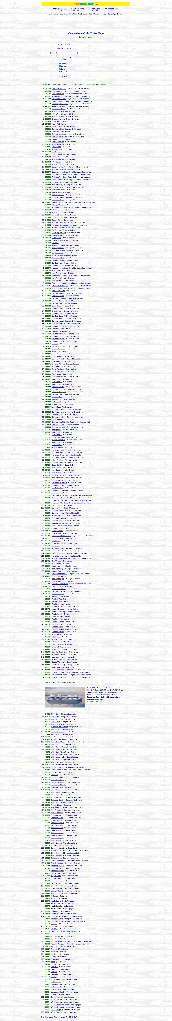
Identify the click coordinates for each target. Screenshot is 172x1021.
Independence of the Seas (61, 202)
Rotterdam (56, 437)
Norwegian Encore (59, 169)
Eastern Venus (56, 858)
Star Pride (54, 939)
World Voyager (56, 1002)
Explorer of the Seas (59, 283)
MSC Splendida (57, 281)
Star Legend (55, 934)
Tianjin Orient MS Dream (61, 558)
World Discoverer (57, 1005)
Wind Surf (54, 929)
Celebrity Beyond (58, 260)
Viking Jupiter (56, 747)
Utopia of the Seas (59, 99)
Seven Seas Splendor (60, 672)
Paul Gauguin (56, 883)
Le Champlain (56, 982)
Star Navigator (57, 581)
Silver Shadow (56, 853)
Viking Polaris (56, 840)
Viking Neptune (56, 754)
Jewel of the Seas (58, 498)
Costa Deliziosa (57, 465)
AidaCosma (56, 139)
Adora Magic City (58, 291)
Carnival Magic (57, 324)
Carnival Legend (58, 513)
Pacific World (57, 563)
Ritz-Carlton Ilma (57, 767)
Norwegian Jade (58, 450)
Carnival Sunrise (58, 425)
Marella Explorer (58, 571)
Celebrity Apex (57, 313)
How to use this (64, 44)
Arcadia (55, 528)
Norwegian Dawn (58, 475)
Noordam (55, 538)
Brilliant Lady (56, 402)
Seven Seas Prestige (59, 574)
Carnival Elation (58, 594)
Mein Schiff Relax (58, 190)
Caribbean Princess (59, 376)
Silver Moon (55, 795)
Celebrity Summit (58, 485)
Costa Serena (57, 356)
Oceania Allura (57, 627)
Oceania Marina (58, 632)
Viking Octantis (56, 843)
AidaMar (55, 596)
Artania (53, 772)
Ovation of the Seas (59, 174)
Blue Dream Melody (58, 785)
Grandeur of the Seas (60, 584)
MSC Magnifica (57, 447)
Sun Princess (57, 152)
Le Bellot (54, 994)
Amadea (54, 845)
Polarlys (54, 956)
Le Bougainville (56, 984)
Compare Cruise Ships (108, 14)
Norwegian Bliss (58, 182)
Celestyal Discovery (58, 782)
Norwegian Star (57, 478)
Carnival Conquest (59, 392)
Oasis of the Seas (58, 109)
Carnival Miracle (58, 510)
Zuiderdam (56, 543)
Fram (53, 949)
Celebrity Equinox (58, 339)
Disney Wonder (57, 531)
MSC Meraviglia (58, 159)
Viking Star (55, 759)
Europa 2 (54, 777)
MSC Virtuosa (57, 149)
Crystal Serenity (58, 622)
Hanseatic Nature (57, 921)
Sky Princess (56, 230)
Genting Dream (57, 215)
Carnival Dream (58, 318)
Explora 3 (55, 586)
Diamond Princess (58, 349)
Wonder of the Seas (59, 96)
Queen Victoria (57, 505)
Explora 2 (55, 644)
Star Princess (57, 154)
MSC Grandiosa (58, 144)
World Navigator (57, 1010)
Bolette (54, 649)
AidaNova (55, 132)
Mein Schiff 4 (57, 442)
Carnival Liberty (58, 387)
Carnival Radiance (59, 427)
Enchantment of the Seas (61, 536)
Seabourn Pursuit (57, 868)
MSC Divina (56, 270)
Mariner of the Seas (59, 276)
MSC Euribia (56, 147)
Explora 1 (55, 647)
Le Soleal (54, 967)
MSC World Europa (59, 114)
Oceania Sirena (56, 830)
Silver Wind (55, 886)
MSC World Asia (58, 111)
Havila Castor (56, 901)
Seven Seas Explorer (60, 677)
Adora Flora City (58, 258)
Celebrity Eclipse (58, 341)
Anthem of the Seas (59, 177)
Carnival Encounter (59, 409)
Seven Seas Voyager (58, 780)
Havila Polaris (56, 909)
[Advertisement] (86, 23)
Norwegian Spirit (58, 579)
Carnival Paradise (58, 591)
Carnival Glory (57, 397)
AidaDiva (55, 619)
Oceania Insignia (57, 825)
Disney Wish (56, 238)
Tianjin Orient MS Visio (60, 422)
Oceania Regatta (57, 838)
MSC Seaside (57, 212)
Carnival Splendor (58, 359)
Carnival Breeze (58, 321)
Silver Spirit (55, 802)
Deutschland (55, 873)
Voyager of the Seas (59, 288)
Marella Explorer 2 (59, 589)
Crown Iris (55, 787)
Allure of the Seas (58, 106)
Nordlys (54, 962)
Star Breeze (55, 936)
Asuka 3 (54, 729)
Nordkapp (54, 951)
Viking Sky (55, 762)
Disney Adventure (58, 119)
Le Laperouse (56, 989)
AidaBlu (55, 601)
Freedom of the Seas (60, 207)
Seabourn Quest (57, 818)
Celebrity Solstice (58, 336)
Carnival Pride (57, 520)
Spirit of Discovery (58, 659)
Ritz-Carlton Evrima (58, 861)
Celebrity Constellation (60, 490)
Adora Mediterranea (59, 526)
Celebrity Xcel (57, 263)
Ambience (55, 606)
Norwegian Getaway (59, 222)
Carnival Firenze (58, 296)
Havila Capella (56, 906)
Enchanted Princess (59, 227)
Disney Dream (57, 311)
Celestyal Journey (58, 664)
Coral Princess (57, 480)
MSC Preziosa (57, 273)
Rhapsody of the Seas (60, 551)
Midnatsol (54, 896)
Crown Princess (58, 361)
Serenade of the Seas (60, 495)
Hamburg (54, 924)
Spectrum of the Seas (60, 172)
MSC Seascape (57, 164)
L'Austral (54, 969)
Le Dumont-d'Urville (58, 987)
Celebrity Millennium (59, 483)
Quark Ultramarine (58, 931)
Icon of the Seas (58, 94)
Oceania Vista (57, 624)
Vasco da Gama (58, 667)
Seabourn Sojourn (57, 815)
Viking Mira (55, 717)
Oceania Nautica (57, 835)
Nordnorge (55, 954)
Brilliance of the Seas (60, 500)
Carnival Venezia (58, 293)
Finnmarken (55, 911)
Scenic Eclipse (56, 888)
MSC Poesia (56, 468)
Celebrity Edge (57, 316)
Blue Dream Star (57, 863)
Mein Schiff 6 (57, 435)
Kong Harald (55, 964)
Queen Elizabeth (58, 493)
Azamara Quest (57, 828)
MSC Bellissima (57, 157)
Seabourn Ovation (57, 800)
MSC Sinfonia (57, 642)
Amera (53, 805)
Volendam (55, 657)
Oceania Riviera (58, 629)
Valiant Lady (56, 407)
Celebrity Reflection (59, 326)
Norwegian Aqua (58, 195)
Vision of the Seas (58, 553)
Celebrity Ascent (58, 265)
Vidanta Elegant (57, 914)
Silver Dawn (55, 792)
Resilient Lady (57, 399)
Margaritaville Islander (60, 523)
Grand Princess (57, 414)
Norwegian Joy (57, 185)
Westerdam (56, 541)
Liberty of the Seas (59, 205)
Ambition (54, 739)
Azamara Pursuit (57, 820)
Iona (53, 124)
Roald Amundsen (57, 881)
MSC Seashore (57, 162)
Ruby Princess (57, 366)
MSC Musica (56, 473)
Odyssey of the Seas (59, 167)
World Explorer (56, 1012)
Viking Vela (55, 719)
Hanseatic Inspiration (59, 916)
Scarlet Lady (56, 404)
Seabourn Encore (57, 797)
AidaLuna (55, 617)
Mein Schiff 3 (57, 445)
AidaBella (55, 614)
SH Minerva (55, 979)
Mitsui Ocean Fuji (57, 813)
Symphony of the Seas (60, 101)
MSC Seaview (57, 210)
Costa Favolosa (58, 371)
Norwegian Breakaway (60, 225)
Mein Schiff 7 (57, 384)
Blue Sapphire (56, 807)
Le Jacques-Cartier (58, 992)
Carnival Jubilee (58, 129)
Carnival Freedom (58, 389)
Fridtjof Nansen (56, 878)
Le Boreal (54, 974)
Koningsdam (56, 430)
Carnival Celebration (59, 134)
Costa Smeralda (58, 142)
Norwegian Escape (59, 187)
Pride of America (58, 548)
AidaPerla (55, 331)
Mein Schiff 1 (57, 379)
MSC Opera (56, 634)
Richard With (55, 959)
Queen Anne (56, 374)
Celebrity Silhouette (59, 334)
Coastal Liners (63, 14)
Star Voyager (57, 561)
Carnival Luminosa (59, 462)
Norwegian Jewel (58, 457)
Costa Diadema (57, 306)
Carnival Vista (57, 303)
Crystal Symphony (57, 732)
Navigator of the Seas (60, 268)
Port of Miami (73, 14)
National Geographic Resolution (63, 944)
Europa (53, 848)
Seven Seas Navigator (59, 850)
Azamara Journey (57, 833)
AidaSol (55, 599)
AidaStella (55, 604)
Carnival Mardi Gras (59, 137)
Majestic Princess (58, 245)
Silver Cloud (55, 893)
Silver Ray (55, 682)
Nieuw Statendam (58, 440)
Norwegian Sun (57, 556)
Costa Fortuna (57, 419)
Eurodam (55, 518)
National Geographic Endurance (63, 941)
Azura (54, 351)
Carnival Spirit (57, 508)
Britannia (55, 243)
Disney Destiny (57, 240)
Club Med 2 (55, 926)
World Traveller (56, 999)
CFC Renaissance (58, 670)
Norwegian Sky (57, 569)
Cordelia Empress (57, 737)
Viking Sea (55, 752)
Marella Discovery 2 (59, 612)
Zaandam (55, 654)
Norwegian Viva (58, 248)
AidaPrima (56, 329)
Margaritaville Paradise (59, 727)
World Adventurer (57, 1007)
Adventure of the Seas (60, 286)
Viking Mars (55, 749)
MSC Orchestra (57, 470)
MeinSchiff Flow (58, 192)
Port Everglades (83, 14)
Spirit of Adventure (59, 662)
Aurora (54, 576)
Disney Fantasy (57, 308)
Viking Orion (55, 744)
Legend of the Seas (59, 89)
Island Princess (57, 460)
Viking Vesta (55, 722)
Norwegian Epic (58, 200)
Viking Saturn (56, 765)
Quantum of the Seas (60, 179)
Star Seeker (55, 997)
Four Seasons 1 (57, 810)
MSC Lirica (56, 637)
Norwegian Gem (58, 452)
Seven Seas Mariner (58, 742)
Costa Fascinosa (58, 369)
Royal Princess (57, 255)
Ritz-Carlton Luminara (59, 770)
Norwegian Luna (58, 197)
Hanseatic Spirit (57, 919)
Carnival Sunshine (58, 417)
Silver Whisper (56, 856)
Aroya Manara (57, 217)
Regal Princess (57, 253)
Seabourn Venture (57, 866)
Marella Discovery (58, 609)
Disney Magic (57, 533)
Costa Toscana (57, 127)
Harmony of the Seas (60, 104)
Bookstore (120, 14)
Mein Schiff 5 (57, 432)
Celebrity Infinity (58, 488)
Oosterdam (56, 546)
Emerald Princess (58, 364)
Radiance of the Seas (60, 503)
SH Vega (54, 977)
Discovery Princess (59, 233)
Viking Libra (55, 724)
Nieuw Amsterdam (58, 515)
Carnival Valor (57, 394)
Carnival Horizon (58, 301)
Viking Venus (55, 757)
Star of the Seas (58, 91)
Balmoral (54, 775)
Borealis (55, 652)
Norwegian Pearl (58, 455)
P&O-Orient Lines (94, 14)
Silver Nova (55, 714)
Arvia (54, 121)
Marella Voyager (58, 566)
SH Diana (54, 946)
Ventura (55, 344)
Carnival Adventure (59, 412)
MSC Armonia (57, 639)
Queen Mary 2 (57, 220)
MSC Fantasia (57, 278)
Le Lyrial (54, 972)
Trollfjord (54, 898)
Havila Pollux (55, 903)
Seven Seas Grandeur (60, 675)
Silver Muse (55, 790)
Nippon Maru (56, 876)
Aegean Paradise (57, 871)
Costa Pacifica (57, 354)
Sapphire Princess (58, 346)
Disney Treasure (58, 235)
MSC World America (59, 116)
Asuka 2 (54, 734)
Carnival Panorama (59, 298)
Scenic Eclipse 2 (57, 891)
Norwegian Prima (58, 250)
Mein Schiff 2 (57, 382)
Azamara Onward (57, 823)
